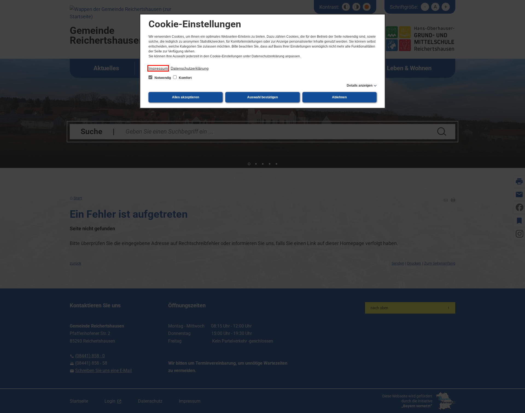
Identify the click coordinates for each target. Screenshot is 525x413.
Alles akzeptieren (185, 97)
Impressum (158, 68)
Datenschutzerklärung (190, 68)
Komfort (185, 78)
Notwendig (163, 78)
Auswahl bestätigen (262, 97)
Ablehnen (339, 97)
